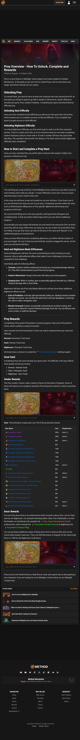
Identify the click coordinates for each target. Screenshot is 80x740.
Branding (40, 698)
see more (73, 588)
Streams (14, 705)
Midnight (17, 41)
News (14, 698)
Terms (34, 726)
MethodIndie (13, 711)
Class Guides (28, 41)
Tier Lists (64, 41)
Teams (14, 701)
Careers (14, 708)
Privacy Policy (44, 726)
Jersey (40, 705)
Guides (66, 701)
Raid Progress (66, 695)
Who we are (40, 695)
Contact (40, 708)
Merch (40, 701)
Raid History (66, 698)
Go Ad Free (60, 2)
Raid (37, 41)
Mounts (54, 41)
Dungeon (46, 41)
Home (14, 695)
